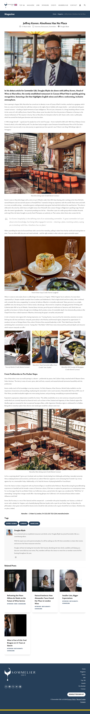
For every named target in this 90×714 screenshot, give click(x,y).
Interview (38, 26)
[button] (85, 5)
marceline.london (63, 513)
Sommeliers (52, 26)
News (15, 603)
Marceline (34, 523)
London (23, 523)
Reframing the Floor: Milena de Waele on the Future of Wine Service (16, 598)
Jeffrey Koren (11, 523)
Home (54, 14)
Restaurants (44, 26)
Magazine (60, 14)
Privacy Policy (71, 699)
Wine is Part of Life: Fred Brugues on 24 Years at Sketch (16, 643)
